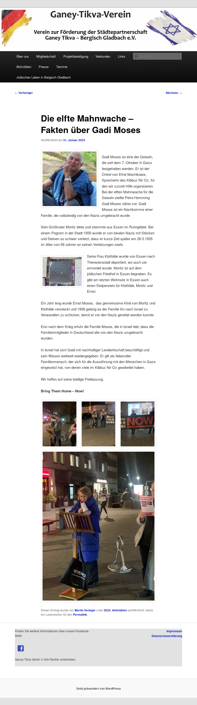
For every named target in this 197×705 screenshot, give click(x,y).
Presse (44, 66)
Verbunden (103, 56)
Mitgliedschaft (46, 56)
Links (121, 56)
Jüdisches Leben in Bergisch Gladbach (43, 77)
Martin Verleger (85, 610)
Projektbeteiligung (75, 56)
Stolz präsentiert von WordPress (98, 688)
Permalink (80, 614)
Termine (61, 66)
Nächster (174, 93)
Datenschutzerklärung (167, 636)
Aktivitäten (23, 66)
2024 (107, 610)
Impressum (174, 631)
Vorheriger (24, 93)
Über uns (22, 56)
